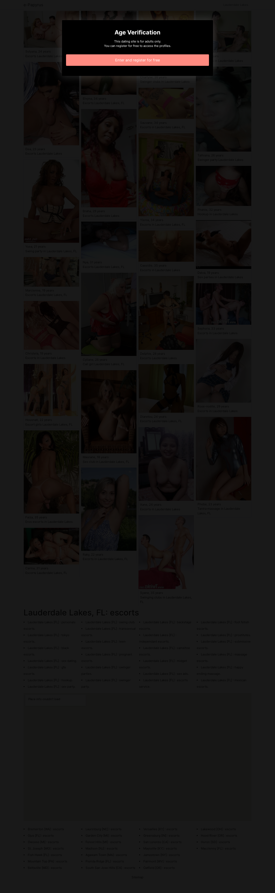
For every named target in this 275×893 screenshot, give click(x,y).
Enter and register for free (137, 60)
